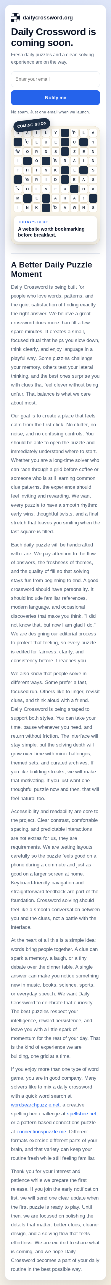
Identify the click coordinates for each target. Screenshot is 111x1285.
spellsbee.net (81, 1113)
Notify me (55, 97)
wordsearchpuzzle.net (35, 1105)
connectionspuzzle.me (41, 1131)
